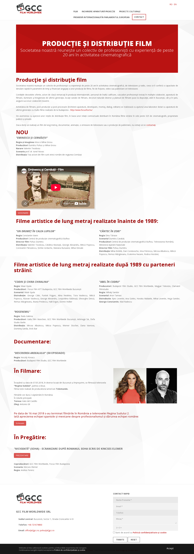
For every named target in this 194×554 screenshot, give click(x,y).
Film (75, 11)
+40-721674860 (35, 524)
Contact (139, 17)
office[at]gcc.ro (32, 530)
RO (171, 4)
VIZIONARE (23, 213)
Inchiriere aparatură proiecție (98, 11)
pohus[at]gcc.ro (47, 530)
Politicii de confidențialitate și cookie (69, 550)
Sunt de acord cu (140, 532)
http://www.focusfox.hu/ (81, 110)
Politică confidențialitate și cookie (149, 532)
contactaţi (151, 125)
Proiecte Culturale (129, 11)
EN (175, 4)
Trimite (120, 539)
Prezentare (22, 455)
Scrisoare (20, 423)
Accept (170, 548)
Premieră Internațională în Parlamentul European (101, 17)
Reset (134, 539)
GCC (31, 10)
